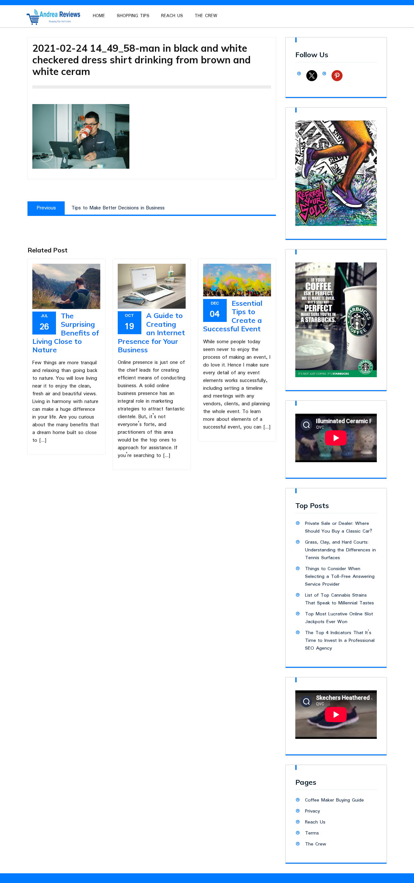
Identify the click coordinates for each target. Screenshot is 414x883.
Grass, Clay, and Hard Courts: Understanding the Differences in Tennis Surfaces (340, 550)
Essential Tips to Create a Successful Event (232, 316)
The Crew (206, 15)
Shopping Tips (133, 15)
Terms (312, 833)
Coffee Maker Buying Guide (334, 800)
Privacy (312, 811)
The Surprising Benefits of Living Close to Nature (65, 333)
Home (99, 15)
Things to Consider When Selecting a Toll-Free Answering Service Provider (340, 576)
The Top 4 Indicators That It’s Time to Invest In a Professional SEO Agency (340, 640)
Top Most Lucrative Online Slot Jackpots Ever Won (339, 618)
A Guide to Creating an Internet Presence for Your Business (151, 332)
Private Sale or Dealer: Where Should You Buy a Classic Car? (338, 527)
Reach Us (172, 15)
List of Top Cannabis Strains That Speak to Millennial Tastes (339, 599)
